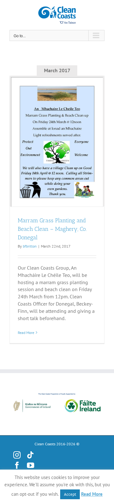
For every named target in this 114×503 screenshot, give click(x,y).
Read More (26, 332)
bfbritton (30, 246)
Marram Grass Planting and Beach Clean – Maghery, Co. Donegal (52, 229)
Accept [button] (70, 494)
